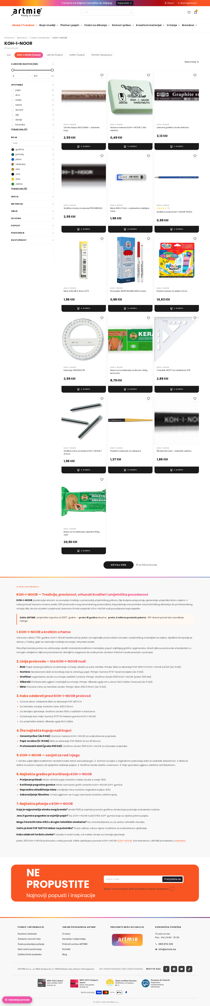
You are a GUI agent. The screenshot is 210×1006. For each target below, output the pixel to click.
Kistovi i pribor (121, 25)
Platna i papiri (69, 25)
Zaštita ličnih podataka (30, 954)
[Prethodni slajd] (67, 96)
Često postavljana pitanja (31, 944)
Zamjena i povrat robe (29, 938)
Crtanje (172, 25)
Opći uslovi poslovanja (30, 949)
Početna (9, 37)
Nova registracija (188, 3)
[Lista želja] (189, 12)
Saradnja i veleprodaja (74, 938)
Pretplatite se (172, 879)
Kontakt (66, 949)
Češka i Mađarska (40, 37)
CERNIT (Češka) (77, 54)
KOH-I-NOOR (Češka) (28, 54)
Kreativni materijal (149, 25)
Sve (9, 54)
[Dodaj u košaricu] (83, 146)
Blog (64, 954)
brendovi (180, 840)
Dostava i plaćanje (27, 933)
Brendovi (188, 25)
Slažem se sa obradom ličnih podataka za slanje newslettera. (136, 888)
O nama (66, 933)
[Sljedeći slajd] (100, 96)
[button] (192, 62)
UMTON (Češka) (55, 54)
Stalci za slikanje (95, 25)
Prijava (170, 3)
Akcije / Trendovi (23, 25)
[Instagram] (174, 969)
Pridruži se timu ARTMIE (75, 944)
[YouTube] (181, 969)
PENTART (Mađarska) (101, 54)
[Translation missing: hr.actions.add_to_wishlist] (102, 75)
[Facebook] (166, 969)
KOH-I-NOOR (125, 840)
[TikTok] (189, 969)
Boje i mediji (47, 25)
